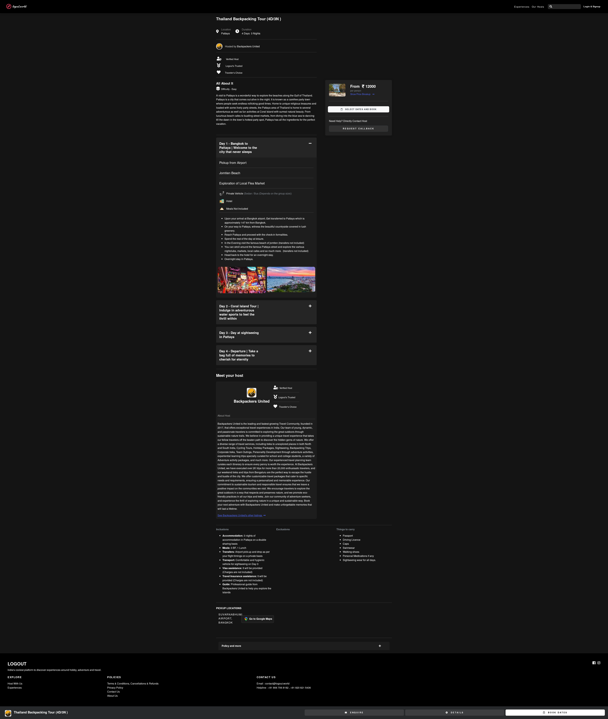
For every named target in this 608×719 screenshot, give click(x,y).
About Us (112, 695)
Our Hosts (538, 6)
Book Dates (557, 712)
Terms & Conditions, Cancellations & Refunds (132, 683)
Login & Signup (591, 6)
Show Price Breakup (360, 94)
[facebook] (593, 663)
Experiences (521, 6)
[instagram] (598, 663)
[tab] (266, 148)
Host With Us (15, 683)
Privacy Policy (115, 687)
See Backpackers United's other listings (240, 515)
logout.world (19, 6)
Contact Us (113, 691)
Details (457, 712)
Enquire (356, 712)
